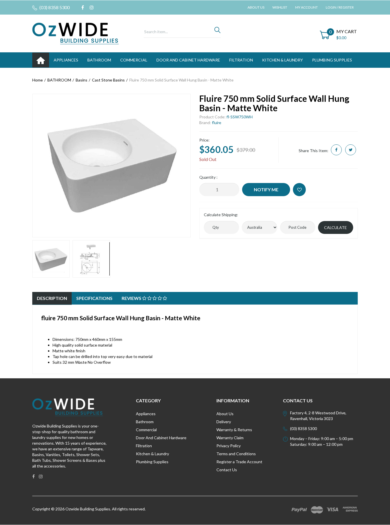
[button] (299, 189)
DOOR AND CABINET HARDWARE (188, 59)
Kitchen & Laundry (152, 453)
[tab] (52, 298)
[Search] (217, 31)
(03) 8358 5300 (54, 7)
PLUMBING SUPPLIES (332, 59)
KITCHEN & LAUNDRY (282, 59)
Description (52, 298)
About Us (256, 7)
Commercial (133, 59)
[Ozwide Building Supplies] (75, 33)
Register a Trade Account (239, 461)
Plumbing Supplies (152, 461)
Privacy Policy (228, 445)
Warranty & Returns (234, 429)
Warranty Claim (230, 437)
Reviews (132, 298)
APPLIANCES (66, 59)
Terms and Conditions (236, 453)
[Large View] (51, 259)
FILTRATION (241, 59)
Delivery (223, 421)
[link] (83, 7)
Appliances (146, 413)
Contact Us (226, 469)
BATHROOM (99, 59)
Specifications (94, 298)
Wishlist (279, 7)
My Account (306, 7)
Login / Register (340, 7)
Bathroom (145, 421)
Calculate (335, 227)
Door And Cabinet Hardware (161, 437)
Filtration (144, 445)
